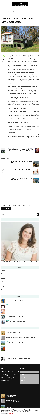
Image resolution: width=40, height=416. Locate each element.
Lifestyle (3, 281)
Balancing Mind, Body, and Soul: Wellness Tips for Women (17, 353)
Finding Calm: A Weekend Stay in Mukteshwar (15, 342)
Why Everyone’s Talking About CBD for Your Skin (16, 332)
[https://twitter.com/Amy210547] (4, 387)
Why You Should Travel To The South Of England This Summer (20, 170)
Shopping (3, 286)
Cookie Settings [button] (4, 413)
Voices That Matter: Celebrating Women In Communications (18, 358)
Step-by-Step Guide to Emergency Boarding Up (15, 300)
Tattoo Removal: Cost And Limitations (13, 311)
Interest (3, 278)
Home (7, 299)
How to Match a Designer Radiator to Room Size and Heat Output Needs (20, 337)
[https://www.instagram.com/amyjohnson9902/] (2, 387)
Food (2, 273)
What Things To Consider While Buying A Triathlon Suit (17, 321)
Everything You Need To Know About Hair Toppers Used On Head (19, 305)
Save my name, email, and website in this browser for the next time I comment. (17, 205)
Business (3, 270)
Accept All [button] (11, 413)
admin (3, 59)
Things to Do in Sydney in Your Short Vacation (15, 316)
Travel (2, 172)
